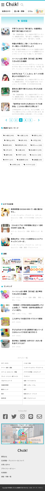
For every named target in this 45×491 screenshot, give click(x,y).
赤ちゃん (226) (37, 145)
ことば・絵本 (27, 363)
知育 (30, 313)
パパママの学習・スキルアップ (32, 372)
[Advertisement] (23, 184)
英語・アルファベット (31, 247)
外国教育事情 (4, 385)
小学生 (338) (36, 140)
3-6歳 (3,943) (9, 135)
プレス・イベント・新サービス (9, 376)
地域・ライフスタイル (30, 381)
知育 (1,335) (37, 135)
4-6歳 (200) (21, 150)
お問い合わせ (5, 464)
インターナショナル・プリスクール (22, 215)
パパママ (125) (30, 164)
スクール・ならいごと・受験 (20, 231)
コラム (30, 11)
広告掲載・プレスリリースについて (12, 460)
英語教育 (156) (23, 160)
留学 (25, 389)
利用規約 (4, 472)
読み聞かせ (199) (36, 150)
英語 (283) (8, 145)
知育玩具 (3, 398)
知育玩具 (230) (22, 145)
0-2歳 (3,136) (23, 135)
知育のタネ (6, 11)
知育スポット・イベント (30, 394)
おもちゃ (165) (36, 155)
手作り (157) (9, 160)
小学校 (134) (15, 164)
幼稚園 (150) (37, 160)
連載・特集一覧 (6, 476)
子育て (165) (22, 155)
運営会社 (4, 456)
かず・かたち (16, 297)
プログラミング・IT (6, 381)
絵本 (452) (23, 140)
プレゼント (27, 376)
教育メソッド (35, 231)
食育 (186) (8, 155)
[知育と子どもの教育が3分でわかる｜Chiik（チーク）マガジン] (12, 4)
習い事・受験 (19, 11)
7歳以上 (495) (10, 140)
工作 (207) (8, 150)
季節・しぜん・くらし (19, 313)
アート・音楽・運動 (29, 297)
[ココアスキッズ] (39, 11)
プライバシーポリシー (8, 468)
